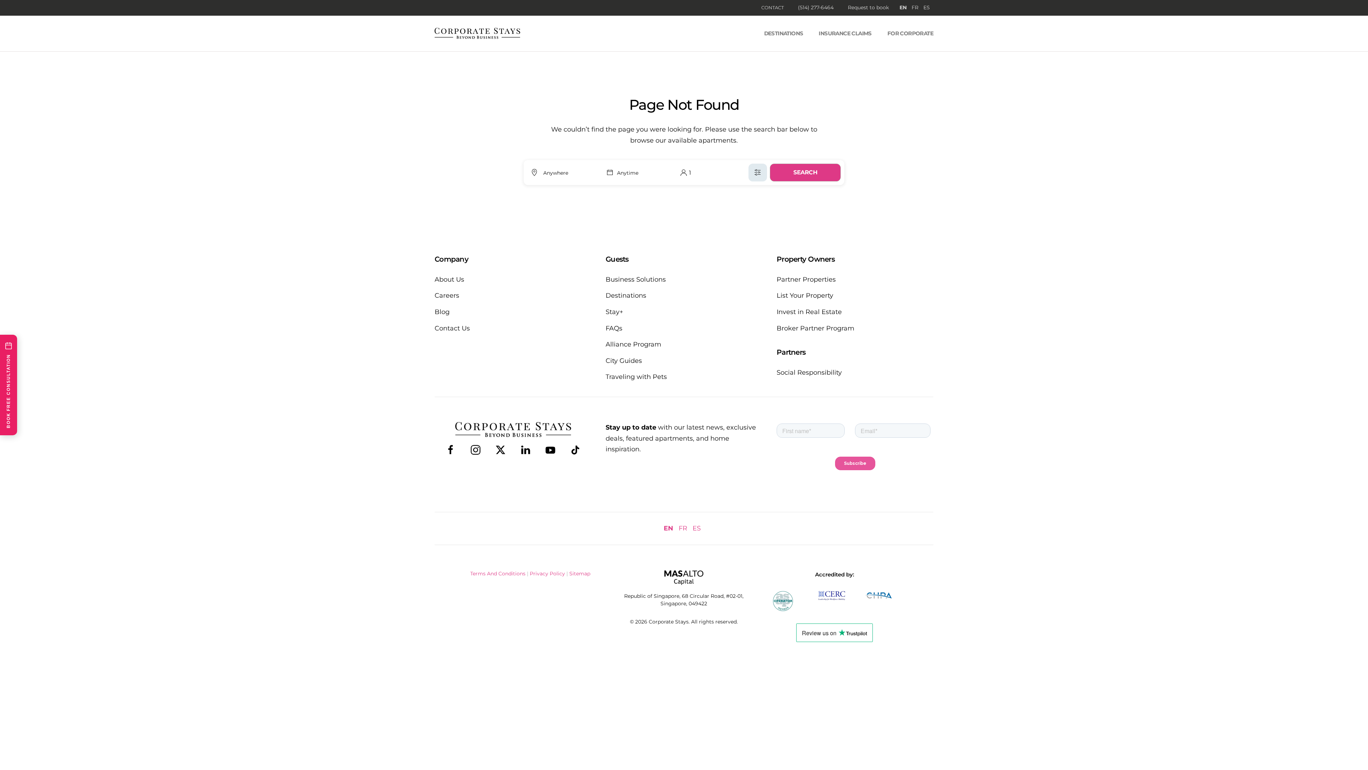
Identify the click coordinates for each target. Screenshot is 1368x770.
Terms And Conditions (497, 573)
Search (805, 172)
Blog (442, 312)
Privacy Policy (547, 573)
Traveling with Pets (636, 377)
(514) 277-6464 (816, 7)
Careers (447, 295)
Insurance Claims (845, 33)
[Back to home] (477, 33)
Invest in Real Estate (809, 312)
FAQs (614, 328)
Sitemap (579, 573)
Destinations (783, 33)
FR (915, 7)
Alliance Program (633, 344)
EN (903, 7)
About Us (449, 279)
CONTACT (772, 7)
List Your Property (805, 295)
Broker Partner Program (815, 328)
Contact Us (452, 328)
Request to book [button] (868, 7)
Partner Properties (806, 279)
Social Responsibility (809, 372)
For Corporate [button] (910, 33)
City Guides (624, 361)
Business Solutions (636, 279)
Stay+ (614, 312)
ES (926, 7)
